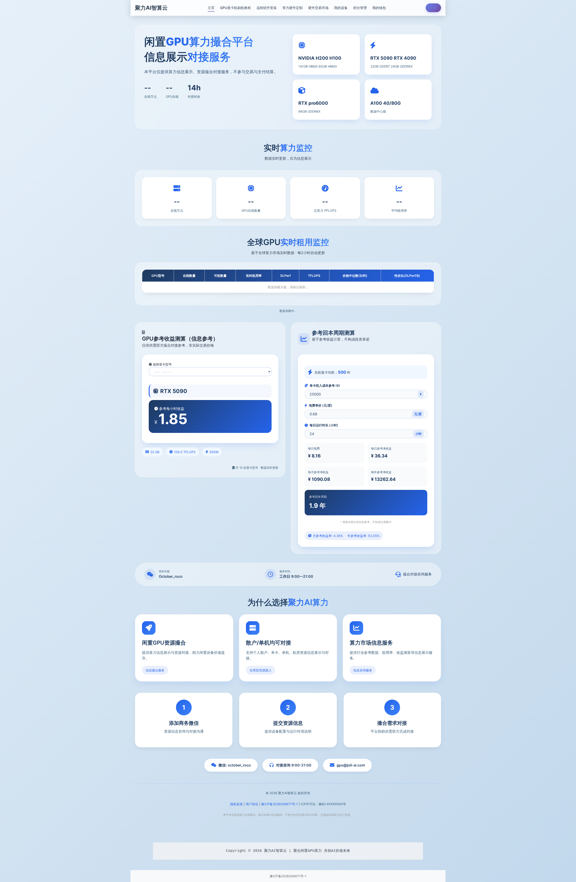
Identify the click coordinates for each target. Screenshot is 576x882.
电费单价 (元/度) (320, 405)
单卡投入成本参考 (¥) (324, 385)
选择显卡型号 (162, 364)
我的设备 (341, 8)
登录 (433, 8)
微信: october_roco (234, 765)
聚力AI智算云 (151, 8)
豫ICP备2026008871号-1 (279, 804)
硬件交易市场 (318, 8)
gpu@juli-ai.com (351, 765)
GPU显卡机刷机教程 (235, 8)
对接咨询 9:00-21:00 (293, 765)
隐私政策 (236, 804)
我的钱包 (379, 8)
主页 (211, 8)
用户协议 (252, 804)
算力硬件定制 (292, 8)
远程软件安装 (266, 8)
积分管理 (360, 8)
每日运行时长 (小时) (323, 425)
